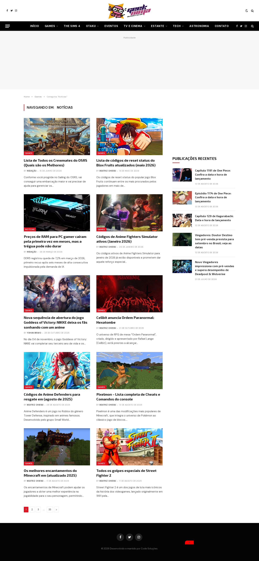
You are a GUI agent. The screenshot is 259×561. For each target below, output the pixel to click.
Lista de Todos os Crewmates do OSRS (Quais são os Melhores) (55, 162)
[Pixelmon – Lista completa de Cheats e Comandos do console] (129, 370)
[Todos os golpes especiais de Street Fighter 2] (129, 447)
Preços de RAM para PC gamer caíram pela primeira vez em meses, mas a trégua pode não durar (55, 241)
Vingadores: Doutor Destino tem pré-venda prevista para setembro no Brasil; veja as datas (214, 241)
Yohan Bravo (34, 333)
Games (50, 26)
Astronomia (199, 26)
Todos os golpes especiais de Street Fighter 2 (126, 472)
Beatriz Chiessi (108, 171)
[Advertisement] (129, 62)
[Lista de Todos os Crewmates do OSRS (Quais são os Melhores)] (57, 136)
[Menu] (7, 26)
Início (34, 26)
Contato (222, 26)
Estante (157, 26)
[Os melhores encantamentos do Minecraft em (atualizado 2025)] (57, 447)
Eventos (111, 26)
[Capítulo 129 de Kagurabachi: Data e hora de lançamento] (182, 220)
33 (50, 509)
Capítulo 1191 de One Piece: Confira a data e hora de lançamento (213, 174)
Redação (31, 171)
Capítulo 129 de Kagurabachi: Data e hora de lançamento (214, 218)
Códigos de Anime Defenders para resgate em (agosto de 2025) (52, 396)
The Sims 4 (72, 26)
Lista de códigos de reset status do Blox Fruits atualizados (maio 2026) (126, 162)
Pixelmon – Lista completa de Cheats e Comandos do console (128, 396)
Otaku (91, 26)
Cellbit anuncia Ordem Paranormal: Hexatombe (125, 319)
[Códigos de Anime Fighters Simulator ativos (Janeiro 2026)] (129, 213)
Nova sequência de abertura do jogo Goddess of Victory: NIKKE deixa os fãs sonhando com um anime (55, 322)
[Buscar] (252, 11)
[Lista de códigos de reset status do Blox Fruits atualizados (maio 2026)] (129, 136)
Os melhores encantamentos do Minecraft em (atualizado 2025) (50, 472)
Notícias (30, 229)
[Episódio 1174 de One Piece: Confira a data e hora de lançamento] (182, 197)
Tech (177, 26)
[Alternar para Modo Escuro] (247, 11)
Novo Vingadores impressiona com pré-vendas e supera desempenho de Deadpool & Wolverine (214, 268)
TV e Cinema (133, 26)
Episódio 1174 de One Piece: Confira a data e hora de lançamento (213, 197)
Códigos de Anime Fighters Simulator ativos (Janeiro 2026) (127, 238)
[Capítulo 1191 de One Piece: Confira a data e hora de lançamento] (182, 175)
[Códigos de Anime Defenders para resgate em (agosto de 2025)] (57, 370)
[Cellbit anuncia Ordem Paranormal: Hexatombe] (129, 294)
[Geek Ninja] (129, 10)
